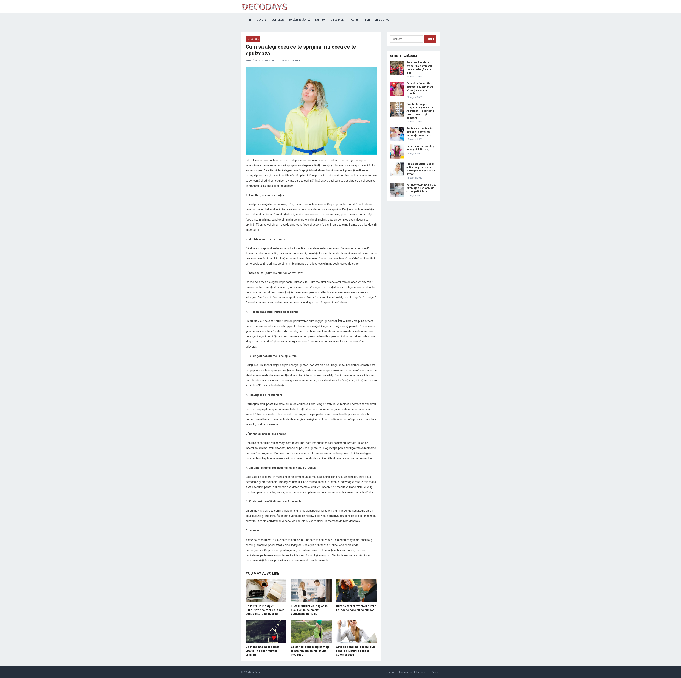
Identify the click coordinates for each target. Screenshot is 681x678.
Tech (366, 19)
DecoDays (254, 672)
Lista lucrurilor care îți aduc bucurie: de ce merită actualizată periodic (309, 609)
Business (278, 19)
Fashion (320, 19)
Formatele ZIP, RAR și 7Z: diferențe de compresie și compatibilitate (421, 188)
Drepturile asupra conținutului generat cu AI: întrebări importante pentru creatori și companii (420, 111)
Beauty (261, 19)
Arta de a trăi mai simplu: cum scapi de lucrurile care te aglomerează (356, 650)
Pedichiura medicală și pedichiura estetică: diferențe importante (419, 132)
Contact (384, 19)
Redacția (251, 60)
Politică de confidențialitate (413, 672)
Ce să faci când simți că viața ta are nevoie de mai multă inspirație (310, 650)
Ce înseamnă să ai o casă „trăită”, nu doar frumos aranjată (262, 650)
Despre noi (388, 672)
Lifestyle (337, 19)
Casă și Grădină (299, 19)
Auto (354, 19)
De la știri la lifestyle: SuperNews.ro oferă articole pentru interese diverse (265, 609)
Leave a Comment (291, 60)
